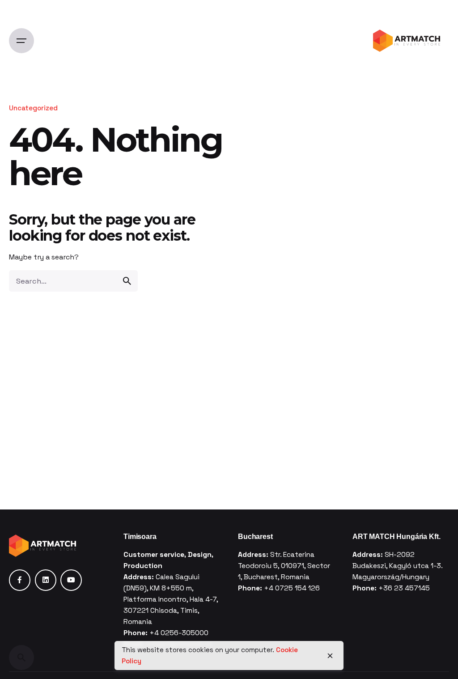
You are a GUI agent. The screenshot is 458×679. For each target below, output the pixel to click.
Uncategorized (33, 108)
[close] (330, 655)
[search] (127, 281)
